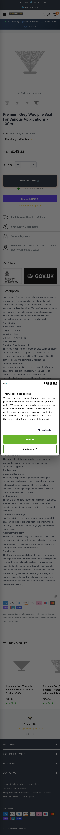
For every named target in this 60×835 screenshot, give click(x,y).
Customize (28, 449)
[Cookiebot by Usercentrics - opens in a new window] (44, 383)
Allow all (30, 439)
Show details (44, 430)
